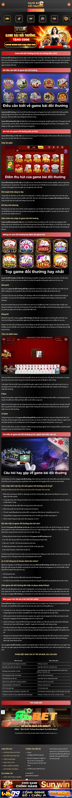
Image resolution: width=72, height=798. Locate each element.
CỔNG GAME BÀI (9, 759)
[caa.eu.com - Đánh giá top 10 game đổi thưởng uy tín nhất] (36, 4)
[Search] (68, 4)
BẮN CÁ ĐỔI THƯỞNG (11, 766)
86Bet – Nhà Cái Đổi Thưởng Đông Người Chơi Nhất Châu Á (36, 729)
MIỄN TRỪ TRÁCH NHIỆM (12, 777)
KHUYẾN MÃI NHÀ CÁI (11, 756)
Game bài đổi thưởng (8, 58)
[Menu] (3, 4)
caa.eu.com (52, 751)
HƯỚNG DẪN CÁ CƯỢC (11, 752)
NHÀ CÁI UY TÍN (9, 762)
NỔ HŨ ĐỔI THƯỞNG (10, 769)
